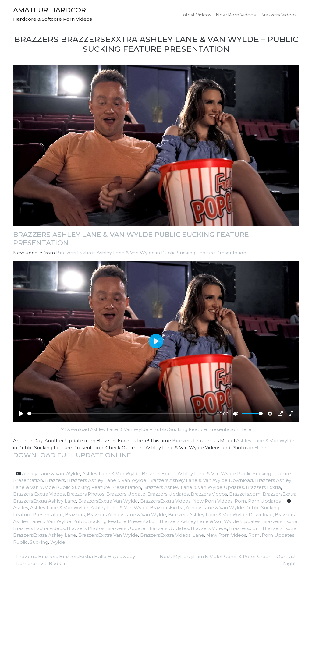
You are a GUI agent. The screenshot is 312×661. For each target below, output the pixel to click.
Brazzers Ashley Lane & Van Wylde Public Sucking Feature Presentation (131, 238)
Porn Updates (264, 501)
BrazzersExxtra (279, 494)
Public (20, 542)
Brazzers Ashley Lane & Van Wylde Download (200, 480)
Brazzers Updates (168, 494)
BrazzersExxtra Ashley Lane (44, 501)
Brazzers (182, 441)
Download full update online (72, 455)
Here (260, 448)
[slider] (120, 413)
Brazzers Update (125, 494)
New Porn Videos (236, 15)
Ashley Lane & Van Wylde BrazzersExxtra (129, 473)
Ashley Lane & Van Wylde (265, 441)
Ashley (20, 508)
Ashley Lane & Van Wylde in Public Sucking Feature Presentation (171, 253)
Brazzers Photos (85, 494)
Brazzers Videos (278, 15)
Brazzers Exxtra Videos (39, 494)
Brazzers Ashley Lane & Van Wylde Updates (193, 487)
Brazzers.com (245, 494)
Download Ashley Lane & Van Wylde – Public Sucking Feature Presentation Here (157, 429)
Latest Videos (195, 15)
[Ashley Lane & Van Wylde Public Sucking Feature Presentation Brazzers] (156, 145)
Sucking (39, 542)
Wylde (57, 542)
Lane (198, 535)
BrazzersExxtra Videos (165, 501)
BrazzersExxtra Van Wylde (108, 501)
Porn (240, 501)
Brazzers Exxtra (73, 253)
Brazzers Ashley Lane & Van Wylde (106, 480)
